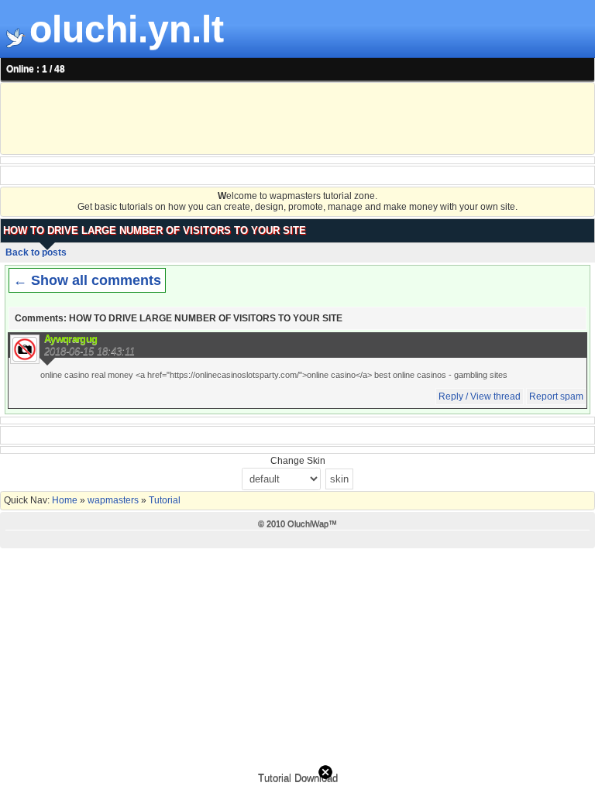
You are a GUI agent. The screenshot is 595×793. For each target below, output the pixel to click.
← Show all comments (87, 280)
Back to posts (36, 252)
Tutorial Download (298, 778)
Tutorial (163, 500)
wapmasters (113, 500)
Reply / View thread (480, 396)
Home (66, 500)
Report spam (556, 396)
